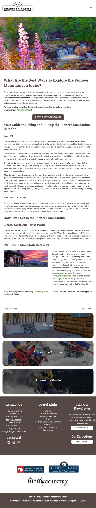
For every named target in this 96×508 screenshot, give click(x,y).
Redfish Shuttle (81, 284)
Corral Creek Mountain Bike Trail (51, 203)
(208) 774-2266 (14, 429)
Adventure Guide (48, 380)
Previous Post (10, 309)
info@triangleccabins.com (14, 431)
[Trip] (18, 442)
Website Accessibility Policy (55, 497)
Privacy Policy (35, 497)
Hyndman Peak (80, 175)
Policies (48, 424)
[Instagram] (13, 442)
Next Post (87, 309)
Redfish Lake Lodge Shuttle (48, 422)
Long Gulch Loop (14, 153)
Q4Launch (81, 501)
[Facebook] (8, 442)
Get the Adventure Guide (48, 117)
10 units (58, 262)
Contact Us (48, 430)
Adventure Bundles (63, 276)
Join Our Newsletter (48, 427)
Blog (48, 419)
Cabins (48, 324)
